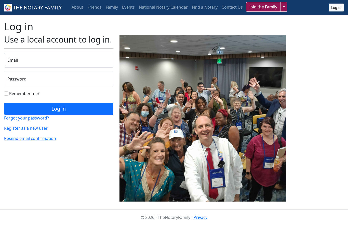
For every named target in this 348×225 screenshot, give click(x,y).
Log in (336, 7)
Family (112, 7)
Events (128, 7)
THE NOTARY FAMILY (37, 7)
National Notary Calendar (163, 7)
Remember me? (23, 93)
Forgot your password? (26, 118)
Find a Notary (205, 7)
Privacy (200, 217)
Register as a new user (26, 128)
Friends (94, 7)
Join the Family (263, 7)
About (77, 7)
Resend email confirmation (30, 138)
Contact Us (232, 7)
